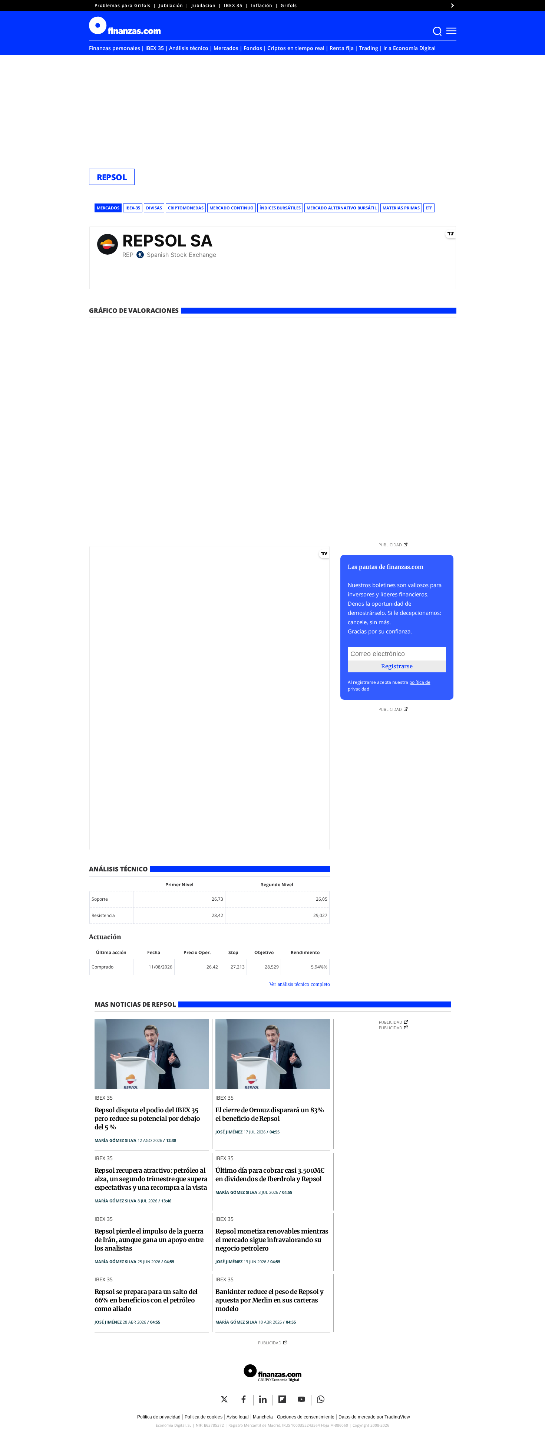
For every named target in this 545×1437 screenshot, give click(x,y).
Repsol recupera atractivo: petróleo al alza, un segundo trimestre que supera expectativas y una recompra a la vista (151, 1179)
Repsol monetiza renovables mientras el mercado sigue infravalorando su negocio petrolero (271, 1239)
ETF (429, 208)
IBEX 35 (233, 5)
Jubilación (171, 5)
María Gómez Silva (115, 1140)
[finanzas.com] (272, 1374)
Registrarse (397, 666)
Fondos (253, 48)
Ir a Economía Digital (409, 48)
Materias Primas (401, 208)
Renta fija (342, 48)
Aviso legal (238, 1417)
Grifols (289, 5)
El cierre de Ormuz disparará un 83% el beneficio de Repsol (269, 1114)
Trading (368, 48)
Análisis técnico (188, 48)
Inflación (261, 5)
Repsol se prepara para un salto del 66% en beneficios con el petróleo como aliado (146, 1300)
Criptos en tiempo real (295, 48)
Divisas (154, 208)
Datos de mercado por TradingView (374, 1417)
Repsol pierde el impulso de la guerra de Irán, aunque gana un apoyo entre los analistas (149, 1239)
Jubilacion (203, 5)
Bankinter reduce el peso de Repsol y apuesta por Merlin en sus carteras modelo (269, 1300)
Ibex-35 (132, 208)
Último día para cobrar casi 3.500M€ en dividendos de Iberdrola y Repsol (269, 1174)
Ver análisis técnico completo (299, 984)
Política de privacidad (159, 1417)
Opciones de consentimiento (305, 1417)
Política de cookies (203, 1417)
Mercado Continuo (231, 208)
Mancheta (263, 1417)
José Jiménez (228, 1132)
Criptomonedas (186, 208)
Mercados (226, 48)
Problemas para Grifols (123, 5)
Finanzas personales (114, 48)
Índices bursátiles (280, 208)
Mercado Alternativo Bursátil (342, 208)
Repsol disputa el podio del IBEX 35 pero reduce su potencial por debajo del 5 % (147, 1118)
